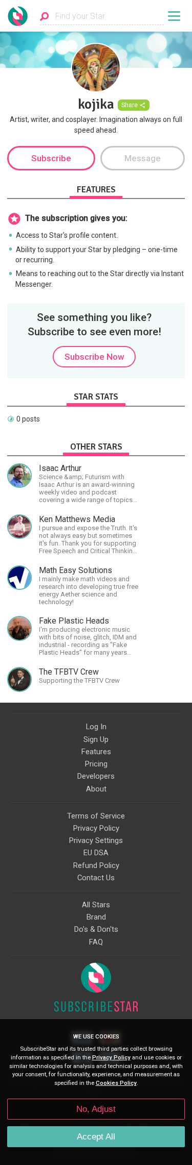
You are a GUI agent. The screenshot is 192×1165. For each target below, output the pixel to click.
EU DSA (96, 852)
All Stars (96, 904)
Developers (96, 776)
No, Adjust (96, 1109)
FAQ (96, 942)
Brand (96, 917)
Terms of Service (96, 816)
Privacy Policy (96, 828)
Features (96, 751)
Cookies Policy (116, 1083)
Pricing (96, 764)
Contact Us (96, 877)
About (96, 789)
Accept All (96, 1137)
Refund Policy (96, 865)
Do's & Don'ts (96, 929)
